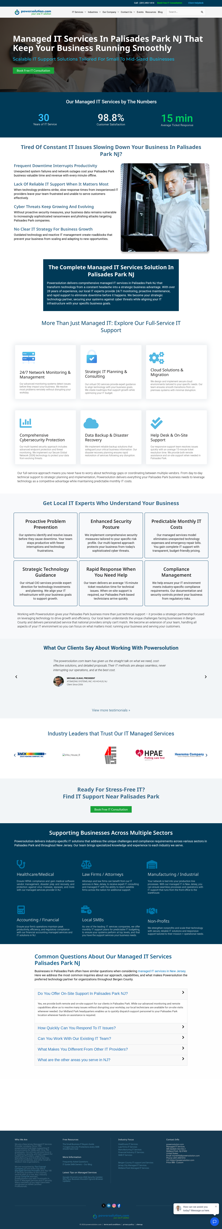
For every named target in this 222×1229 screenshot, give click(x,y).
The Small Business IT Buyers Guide (78, 1144)
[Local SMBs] (86, 910)
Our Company (109, 12)
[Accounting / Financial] (21, 910)
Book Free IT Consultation (169, 3)
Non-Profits (158, 921)
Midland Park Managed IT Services (133, 1168)
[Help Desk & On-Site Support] (157, 423)
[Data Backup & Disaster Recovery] (91, 423)
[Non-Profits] (152, 911)
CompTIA (25, 1176)
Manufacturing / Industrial (173, 874)
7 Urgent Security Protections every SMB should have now (81, 1147)
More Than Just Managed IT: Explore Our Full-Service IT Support (111, 326)
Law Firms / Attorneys (102, 874)
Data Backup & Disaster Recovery (107, 437)
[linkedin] (109, 1205)
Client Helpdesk (195, 3)
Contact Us (126, 12)
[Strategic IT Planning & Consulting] (91, 356)
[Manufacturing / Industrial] (152, 864)
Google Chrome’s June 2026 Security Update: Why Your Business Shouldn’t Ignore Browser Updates (83, 1179)
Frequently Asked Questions (75, 1161)
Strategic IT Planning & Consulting (106, 374)
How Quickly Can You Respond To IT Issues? (77, 1028)
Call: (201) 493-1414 (144, 3)
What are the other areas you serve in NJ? (74, 1060)
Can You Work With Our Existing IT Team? (74, 1038)
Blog (160, 12)
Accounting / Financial (38, 919)
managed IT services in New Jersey (161, 971)
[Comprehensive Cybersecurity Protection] (26, 423)
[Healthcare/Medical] (21, 864)
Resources (150, 12)
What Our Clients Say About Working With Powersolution (111, 648)
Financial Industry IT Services (131, 1152)
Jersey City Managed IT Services (132, 1165)
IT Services (77, 12)
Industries (93, 12)
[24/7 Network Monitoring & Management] (29, 361)
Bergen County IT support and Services (135, 1162)
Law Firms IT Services (127, 1146)
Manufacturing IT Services (130, 1149)
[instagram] (114, 1205)
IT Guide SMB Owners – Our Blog (77, 1164)
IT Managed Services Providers (30, 1169)
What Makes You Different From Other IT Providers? (83, 1049)
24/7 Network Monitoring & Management (45, 375)
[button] (16, 676)
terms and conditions (112, 1224)
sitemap (139, 1224)
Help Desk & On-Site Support (169, 437)
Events (140, 12)
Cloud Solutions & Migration (167, 372)
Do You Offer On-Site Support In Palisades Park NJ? (83, 993)
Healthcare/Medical (35, 874)
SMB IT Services (125, 1155)
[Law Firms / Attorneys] (86, 864)
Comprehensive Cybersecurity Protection (42, 437)
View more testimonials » (111, 710)
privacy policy (128, 1224)
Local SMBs (93, 919)
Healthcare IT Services (128, 1144)
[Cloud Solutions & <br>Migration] (157, 358)
